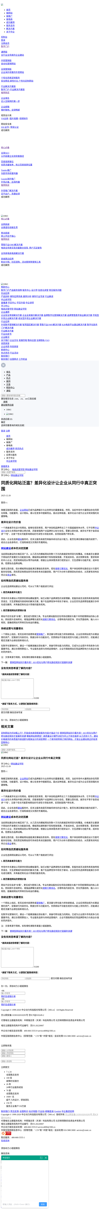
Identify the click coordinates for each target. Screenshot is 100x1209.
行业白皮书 (6, 334)
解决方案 (10, 29)
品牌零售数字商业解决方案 (79, 315)
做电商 (9, 19)
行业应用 (5, 321)
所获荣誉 (14, 346)
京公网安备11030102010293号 (79, 1114)
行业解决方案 (7, 331)
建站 (20, 539)
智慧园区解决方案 (30, 325)
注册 (8, 431)
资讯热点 (19, 448)
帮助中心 (5, 287)
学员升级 (21, 303)
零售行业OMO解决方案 (50, 325)
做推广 (9, 16)
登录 (3, 40)
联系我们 (5, 356)
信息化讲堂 (43, 290)
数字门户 (5, 46)
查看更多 (5, 466)
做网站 (9, 13)
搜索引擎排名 (49, 619)
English (57, 1111)
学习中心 (5, 306)
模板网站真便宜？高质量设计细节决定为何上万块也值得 (53, 736)
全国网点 (14, 359)
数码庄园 (32, 340)
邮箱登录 (49, 1111)
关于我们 (5, 340)
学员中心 (12, 303)
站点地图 (33, 1111)
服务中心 (26, 290)
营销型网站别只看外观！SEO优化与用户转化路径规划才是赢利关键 (41, 662)
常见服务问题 (55, 290)
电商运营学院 (7, 309)
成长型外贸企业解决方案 (29, 318)
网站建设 (6, 548)
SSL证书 (5, 127)
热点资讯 (5, 353)
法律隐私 (40, 340)
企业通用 (5, 312)
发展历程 (23, 340)
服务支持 (10, 25)
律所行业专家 (38, 296)
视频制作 (23, 118)
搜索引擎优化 (61, 569)
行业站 (41, 1111)
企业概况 (5, 337)
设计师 (34, 290)
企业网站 (24, 510)
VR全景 (4, 118)
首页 (8, 10)
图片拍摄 (14, 118)
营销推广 (40, 634)
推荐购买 (5, 93)
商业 (9, 575)
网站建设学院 (20, 309)
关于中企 (10, 32)
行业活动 (14, 353)
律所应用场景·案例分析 (20, 296)
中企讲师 (30, 303)
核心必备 (5, 147)
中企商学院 (6, 299)
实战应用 (5, 293)
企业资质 (5, 346)
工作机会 (23, 359)
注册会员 (5, 43)
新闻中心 (5, 350)
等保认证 (14, 127)
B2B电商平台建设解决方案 (74, 325)
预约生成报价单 (8, 996)
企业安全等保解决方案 (11, 315)
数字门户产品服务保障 (11, 290)
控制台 (4, 37)
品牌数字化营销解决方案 (55, 315)
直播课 (4, 303)
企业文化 (14, 340)
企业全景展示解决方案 (32, 315)
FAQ (47, 340)
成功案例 (10, 22)
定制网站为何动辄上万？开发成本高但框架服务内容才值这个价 (30, 733)
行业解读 (49, 296)
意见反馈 (14, 1111)
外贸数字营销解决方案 (11, 325)
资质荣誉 (5, 343)
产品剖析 (5, 296)
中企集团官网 (68, 1111)
